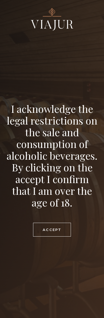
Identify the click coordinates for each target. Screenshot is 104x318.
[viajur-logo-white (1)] (52, 19)
